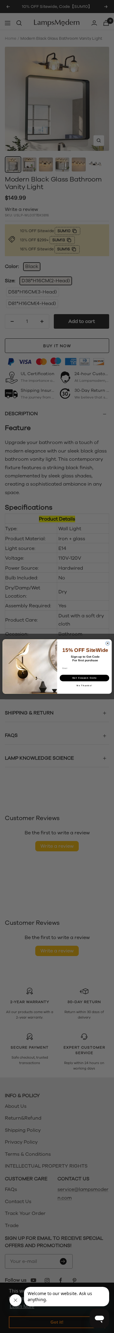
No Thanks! (84, 686)
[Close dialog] (107, 643)
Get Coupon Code (84, 678)
